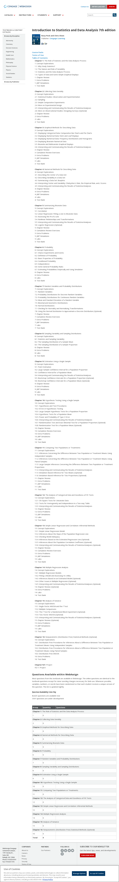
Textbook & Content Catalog (13, 31)
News (24, 856)
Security (24, 861)
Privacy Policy (48, 880)
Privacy (24, 859)
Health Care (10, 55)
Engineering (10, 51)
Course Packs (37, 52)
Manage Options (79, 873)
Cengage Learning (57, 38)
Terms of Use (38, 55)
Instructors (25, 15)
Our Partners (45, 850)
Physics (8, 70)
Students (42, 15)
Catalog (8, 15)
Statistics (9, 77)
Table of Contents (40, 58)
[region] (59, 873)
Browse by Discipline (12, 36)
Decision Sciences (12, 48)
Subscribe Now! (87, 855)
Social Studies (10, 73)
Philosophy (9, 62)
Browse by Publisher (11, 82)
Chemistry (9, 44)
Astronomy (9, 40)
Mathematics (10, 59)
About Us (25, 850)
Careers (24, 853)
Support (57, 15)
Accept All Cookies (97, 873)
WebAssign (20, 6)
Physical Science (11, 66)
